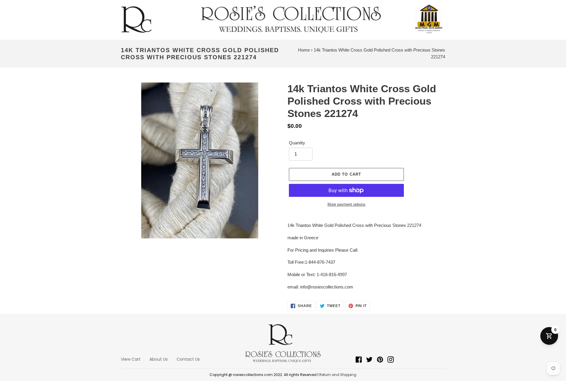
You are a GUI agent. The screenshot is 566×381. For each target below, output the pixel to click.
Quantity (297, 142)
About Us (158, 359)
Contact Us (188, 359)
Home (304, 49)
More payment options (347, 204)
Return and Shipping (337, 374)
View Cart (131, 359)
